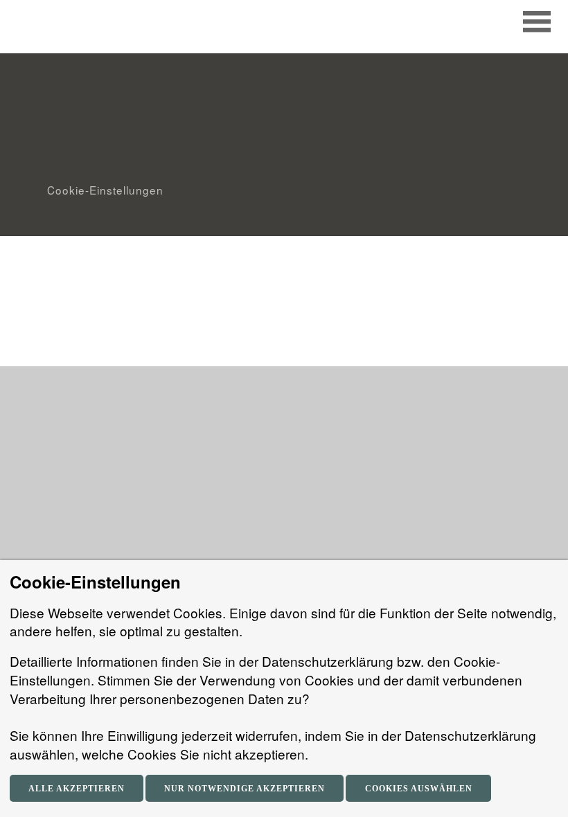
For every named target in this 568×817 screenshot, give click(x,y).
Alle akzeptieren (76, 788)
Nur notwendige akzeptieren (244, 788)
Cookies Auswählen (418, 788)
